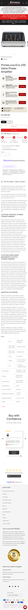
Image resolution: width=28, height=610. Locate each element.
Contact (4, 517)
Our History (5, 497)
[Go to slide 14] (23, 449)
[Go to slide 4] (7, 449)
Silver (9, 121)
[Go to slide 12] (20, 449)
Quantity (2, 151)
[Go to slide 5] (9, 449)
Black (3, 121)
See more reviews (14, 452)
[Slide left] (11, 54)
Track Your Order (6, 523)
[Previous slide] (3, 438)
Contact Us (22, 94)
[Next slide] (25, 438)
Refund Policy (6, 520)
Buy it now (14, 130)
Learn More (22, 78)
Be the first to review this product (14, 473)
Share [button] (3, 406)
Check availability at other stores (9, 149)
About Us (5, 494)
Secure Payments (6, 511)
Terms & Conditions (7, 503)
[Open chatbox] (25, 607)
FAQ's (4, 514)
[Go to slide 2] (4, 449)
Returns (4, 505)
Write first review (14, 476)
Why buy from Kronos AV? (8, 491)
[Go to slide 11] (18, 449)
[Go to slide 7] (12, 449)
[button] (1, 3)
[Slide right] (16, 54)
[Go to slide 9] (15, 449)
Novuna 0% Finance (7, 500)
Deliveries (5, 508)
